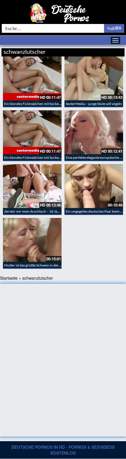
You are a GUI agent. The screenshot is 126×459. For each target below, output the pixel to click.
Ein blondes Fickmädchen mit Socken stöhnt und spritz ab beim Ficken (57, 104)
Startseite (9, 278)
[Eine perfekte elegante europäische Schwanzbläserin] (93, 132)
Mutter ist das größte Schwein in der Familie (37, 265)
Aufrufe (94, 50)
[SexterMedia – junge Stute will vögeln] (93, 78)
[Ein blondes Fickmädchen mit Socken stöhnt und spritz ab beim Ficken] (32, 78)
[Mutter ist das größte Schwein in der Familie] (32, 240)
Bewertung (113, 50)
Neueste (77, 50)
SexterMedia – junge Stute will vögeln (94, 104)
